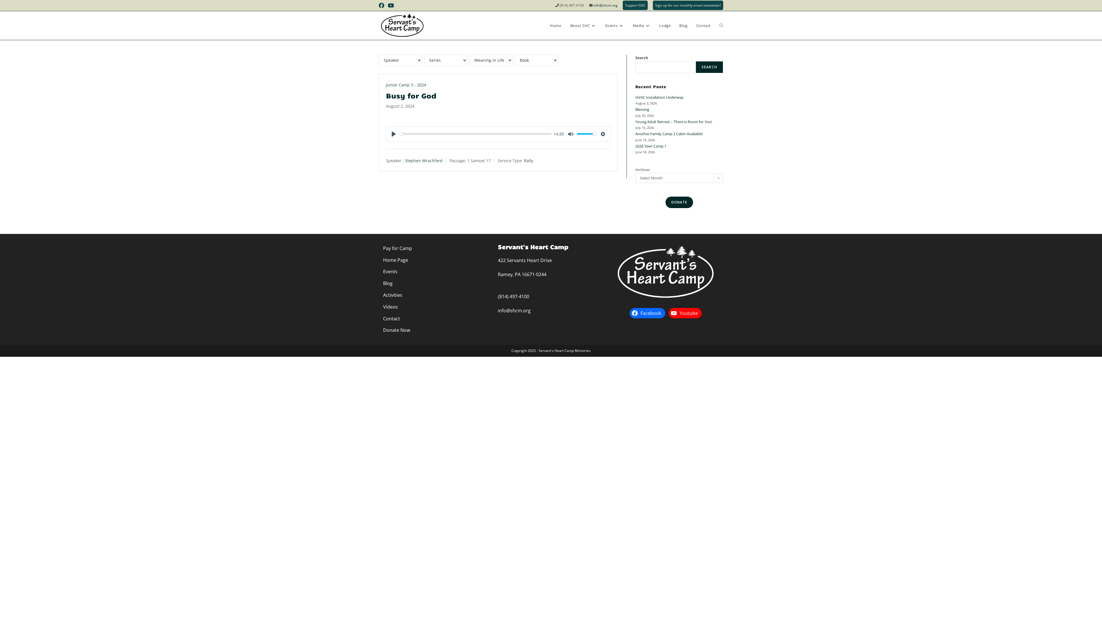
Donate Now (396, 330)
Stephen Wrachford (424, 160)
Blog (388, 283)
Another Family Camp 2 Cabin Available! (669, 133)
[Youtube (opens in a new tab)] (390, 5)
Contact (391, 318)
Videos (390, 307)
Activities (392, 295)
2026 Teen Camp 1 (650, 146)
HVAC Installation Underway (659, 97)
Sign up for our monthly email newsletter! (688, 5)
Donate (679, 202)
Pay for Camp (397, 248)
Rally (528, 160)
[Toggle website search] (721, 25)
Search (641, 57)
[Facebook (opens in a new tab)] (382, 5)
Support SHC (635, 5)
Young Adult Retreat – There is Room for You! (673, 121)
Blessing (642, 109)
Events (390, 271)
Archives (642, 169)
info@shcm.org (605, 5)
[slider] (476, 134)
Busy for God (411, 95)
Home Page (395, 260)
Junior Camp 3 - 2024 (406, 85)
